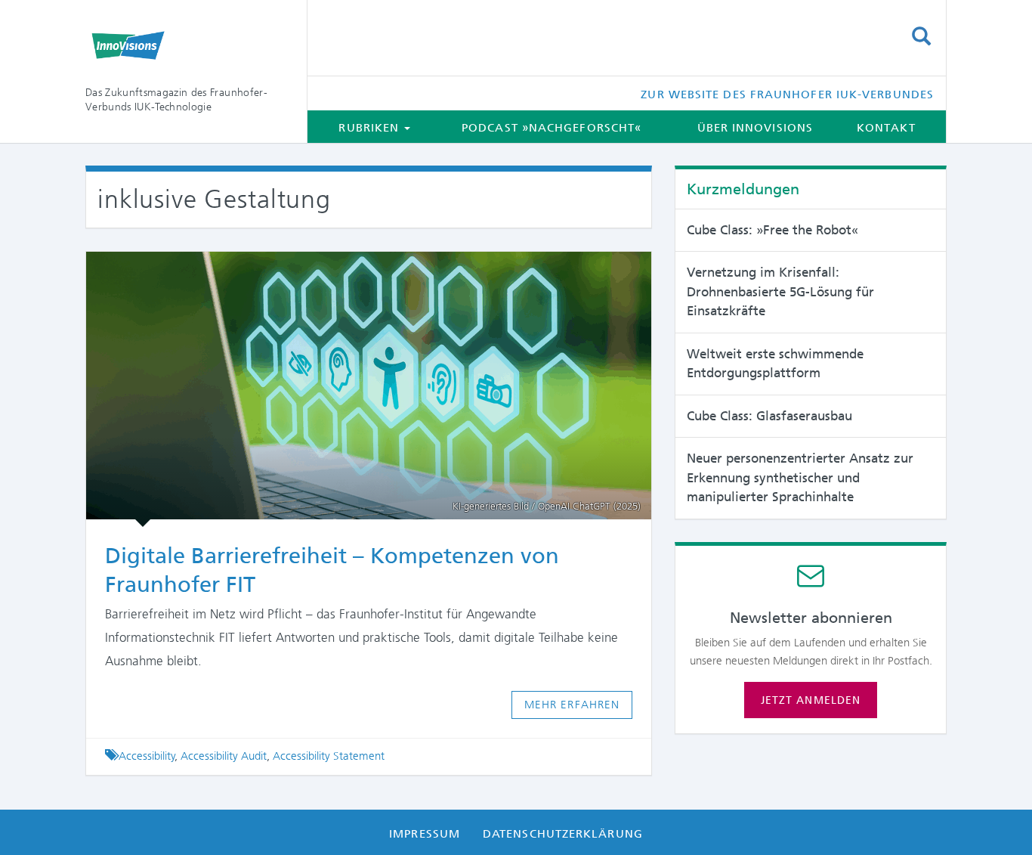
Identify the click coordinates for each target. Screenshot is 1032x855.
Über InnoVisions (755, 128)
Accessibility (147, 756)
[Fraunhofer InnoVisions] (184, 45)
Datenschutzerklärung (563, 834)
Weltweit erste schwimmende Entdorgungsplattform (775, 363)
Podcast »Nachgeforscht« (551, 128)
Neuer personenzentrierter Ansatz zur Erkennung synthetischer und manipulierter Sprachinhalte (800, 477)
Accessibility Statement (329, 756)
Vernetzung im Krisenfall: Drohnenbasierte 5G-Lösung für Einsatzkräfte (780, 291)
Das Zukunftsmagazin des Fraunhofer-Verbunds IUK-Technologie (176, 99)
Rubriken (370, 128)
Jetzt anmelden (811, 700)
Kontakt (886, 128)
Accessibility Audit (224, 756)
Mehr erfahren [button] (572, 704)
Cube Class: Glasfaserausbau (769, 415)
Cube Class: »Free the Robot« (772, 229)
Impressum (424, 834)
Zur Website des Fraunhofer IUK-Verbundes (787, 94)
